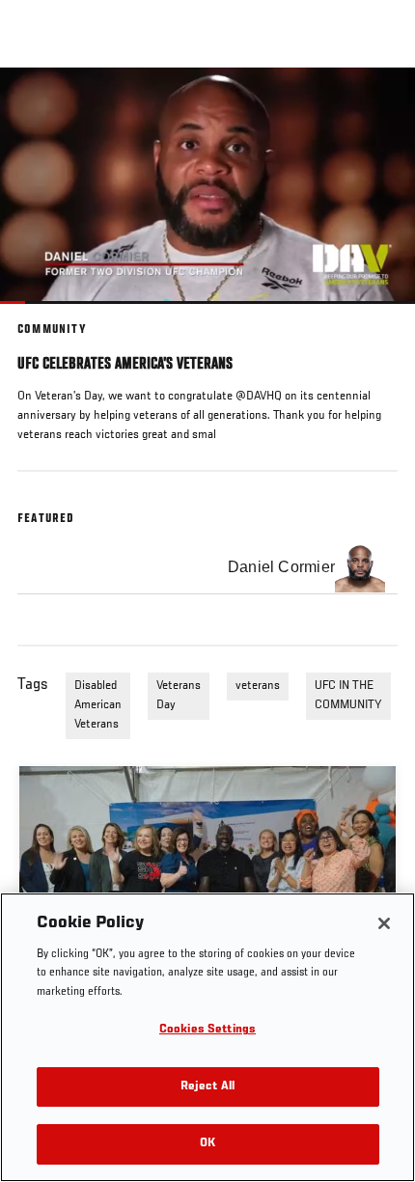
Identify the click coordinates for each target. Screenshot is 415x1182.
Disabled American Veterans (98, 705)
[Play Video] (208, 185)
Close (380, 104)
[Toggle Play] (40, 315)
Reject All (207, 1087)
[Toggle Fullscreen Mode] (375, 315)
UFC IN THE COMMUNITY (348, 695)
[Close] (384, 923)
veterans (257, 686)
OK (207, 1144)
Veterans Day (178, 695)
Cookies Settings (207, 1030)
